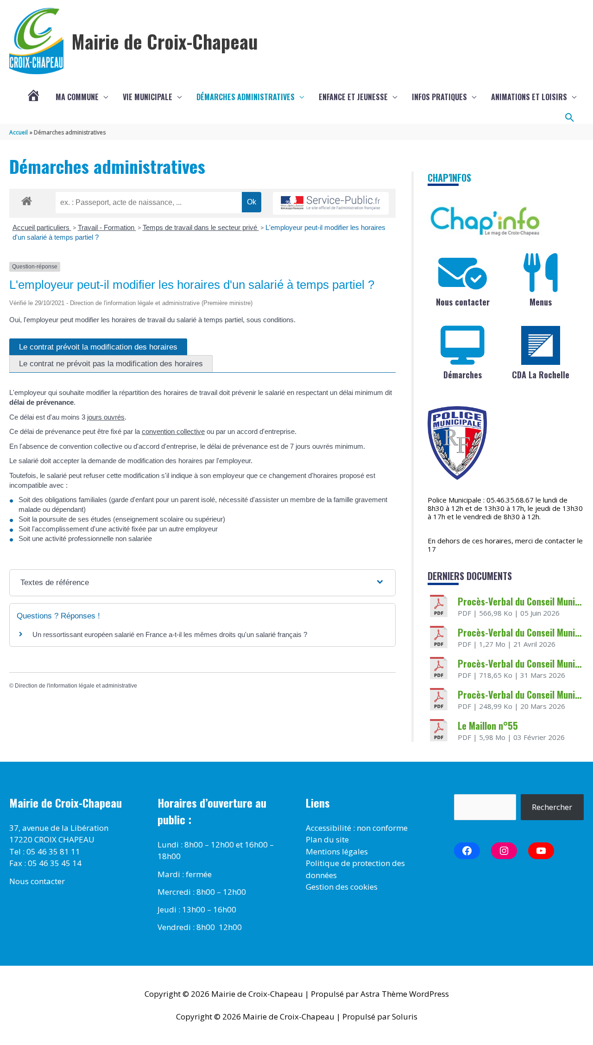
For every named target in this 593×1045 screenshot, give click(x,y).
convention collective (173, 431)
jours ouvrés (106, 417)
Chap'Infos (449, 178)
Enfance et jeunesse (353, 96)
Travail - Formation (107, 227)
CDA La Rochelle (540, 375)
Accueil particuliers (42, 227)
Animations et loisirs (529, 96)
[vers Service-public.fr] (331, 203)
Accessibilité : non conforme (357, 827)
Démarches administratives (245, 96)
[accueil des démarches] (26, 199)
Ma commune (77, 96)
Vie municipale (147, 96)
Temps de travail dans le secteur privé (201, 227)
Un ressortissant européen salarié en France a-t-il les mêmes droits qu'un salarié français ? (169, 634)
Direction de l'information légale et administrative (76, 685)
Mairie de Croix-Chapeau (164, 41)
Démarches (462, 375)
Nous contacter (463, 302)
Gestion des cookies (342, 886)
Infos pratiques (439, 96)
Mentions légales (337, 851)
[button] (570, 118)
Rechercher (552, 807)
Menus (541, 302)
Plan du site (327, 839)
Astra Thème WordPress (404, 993)
